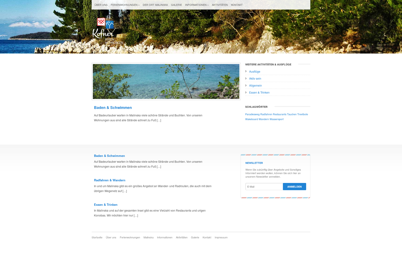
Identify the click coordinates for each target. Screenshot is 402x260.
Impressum (221, 237)
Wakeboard (251, 119)
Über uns (100, 5)
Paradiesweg (252, 114)
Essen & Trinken (259, 92)
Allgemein (255, 85)
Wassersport (277, 119)
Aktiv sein (255, 78)
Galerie (176, 5)
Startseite (97, 237)
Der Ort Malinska (155, 5)
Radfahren (266, 114)
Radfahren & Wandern (109, 180)
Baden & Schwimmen (113, 107)
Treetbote (302, 114)
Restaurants (279, 114)
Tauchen (292, 114)
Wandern (264, 119)
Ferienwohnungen (125, 5)
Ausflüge (254, 71)
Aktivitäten (220, 5)
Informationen (197, 5)
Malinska (149, 237)
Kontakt (237, 5)
